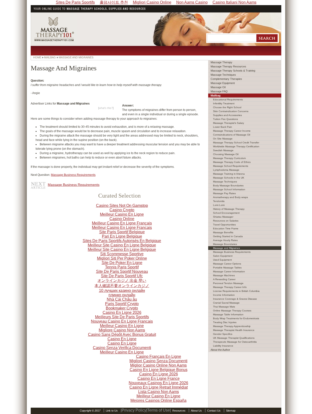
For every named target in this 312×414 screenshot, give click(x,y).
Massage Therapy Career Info (230, 287)
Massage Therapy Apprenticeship (232, 326)
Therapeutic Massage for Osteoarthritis (235, 341)
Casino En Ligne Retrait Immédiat (158, 387)
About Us (196, 410)
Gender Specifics (222, 334)
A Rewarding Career (224, 279)
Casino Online (121, 219)
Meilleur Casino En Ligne (122, 214)
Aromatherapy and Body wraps (230, 197)
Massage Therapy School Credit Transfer (236, 142)
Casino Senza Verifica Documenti (122, 348)
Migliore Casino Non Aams (122, 330)
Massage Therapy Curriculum (229, 158)
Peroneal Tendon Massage (228, 283)
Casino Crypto (121, 210)
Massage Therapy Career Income (232, 130)
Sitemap (230, 410)
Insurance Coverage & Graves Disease (235, 298)
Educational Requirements (228, 99)
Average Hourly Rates (225, 240)
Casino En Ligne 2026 (122, 312)
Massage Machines (224, 275)
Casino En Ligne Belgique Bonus (158, 370)
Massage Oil (218, 87)
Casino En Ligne (121, 339)
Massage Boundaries (225, 244)
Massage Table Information (228, 314)
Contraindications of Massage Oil (231, 134)
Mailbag (216, 95)
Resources (178, 410)
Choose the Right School (227, 107)
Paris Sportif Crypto (122, 304)
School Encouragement (226, 213)
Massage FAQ (219, 91)
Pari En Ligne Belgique (122, 236)
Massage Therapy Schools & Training (233, 70)
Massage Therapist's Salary (228, 123)
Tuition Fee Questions (225, 119)
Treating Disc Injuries (224, 322)
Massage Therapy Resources (228, 66)
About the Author (220, 349)
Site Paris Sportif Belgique (122, 232)
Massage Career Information (229, 271)
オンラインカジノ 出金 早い (122, 280)
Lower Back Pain (222, 127)
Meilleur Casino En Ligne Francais (122, 227)
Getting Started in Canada (228, 236)
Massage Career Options (227, 263)
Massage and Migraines (226, 248)
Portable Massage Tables (227, 267)
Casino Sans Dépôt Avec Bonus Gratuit (122, 334)
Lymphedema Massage (226, 170)
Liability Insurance (223, 345)
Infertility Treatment (223, 103)
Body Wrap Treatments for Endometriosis (236, 318)
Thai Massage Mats (224, 306)
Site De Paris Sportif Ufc (122, 276)
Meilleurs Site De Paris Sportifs (122, 317)
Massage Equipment (223, 83)
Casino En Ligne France (158, 378)
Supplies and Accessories (227, 115)
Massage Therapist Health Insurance (233, 330)
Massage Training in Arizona (229, 173)
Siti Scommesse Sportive (122, 254)
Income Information (224, 295)
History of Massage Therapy (228, 209)
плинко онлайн (121, 295)
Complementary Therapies (226, 78)
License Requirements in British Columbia (236, 291)
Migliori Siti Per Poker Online (122, 258)
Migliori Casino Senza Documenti (158, 361)
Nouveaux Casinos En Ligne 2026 (158, 383)
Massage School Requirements (230, 166)
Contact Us (214, 410)
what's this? (106, 107)
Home (37, 57)
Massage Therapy (221, 62)
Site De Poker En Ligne (122, 263)
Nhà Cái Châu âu (122, 299)
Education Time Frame (225, 228)
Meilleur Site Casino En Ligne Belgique (122, 245)
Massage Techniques (223, 74)
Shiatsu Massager (223, 216)
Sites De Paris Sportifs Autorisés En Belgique (122, 241)
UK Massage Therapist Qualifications (233, 338)
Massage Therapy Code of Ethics (232, 162)
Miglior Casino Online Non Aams (158, 365)
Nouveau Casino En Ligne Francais (122, 321)
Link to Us (112, 410)
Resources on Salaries (225, 220)
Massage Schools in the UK (228, 177)
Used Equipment (222, 259)
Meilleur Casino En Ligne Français (122, 223)
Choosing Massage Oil (225, 154)
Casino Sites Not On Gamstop (122, 205)
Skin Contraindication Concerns (230, 111)
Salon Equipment (223, 256)
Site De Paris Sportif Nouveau (122, 271)
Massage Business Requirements (73, 175)
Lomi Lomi (218, 205)
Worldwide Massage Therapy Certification (236, 146)
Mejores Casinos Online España (158, 400)
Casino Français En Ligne (158, 356)
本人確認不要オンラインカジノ (122, 286)
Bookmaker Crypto (122, 308)
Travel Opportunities (224, 224)
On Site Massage (223, 138)
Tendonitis (218, 201)
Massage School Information (229, 189)
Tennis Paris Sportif (122, 267)
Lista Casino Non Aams (158, 392)
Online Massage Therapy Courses (232, 310)
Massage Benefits (223, 232)
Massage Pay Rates (224, 193)
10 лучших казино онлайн (122, 290)
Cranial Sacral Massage (226, 302)
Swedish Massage (223, 150)
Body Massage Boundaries (228, 185)
